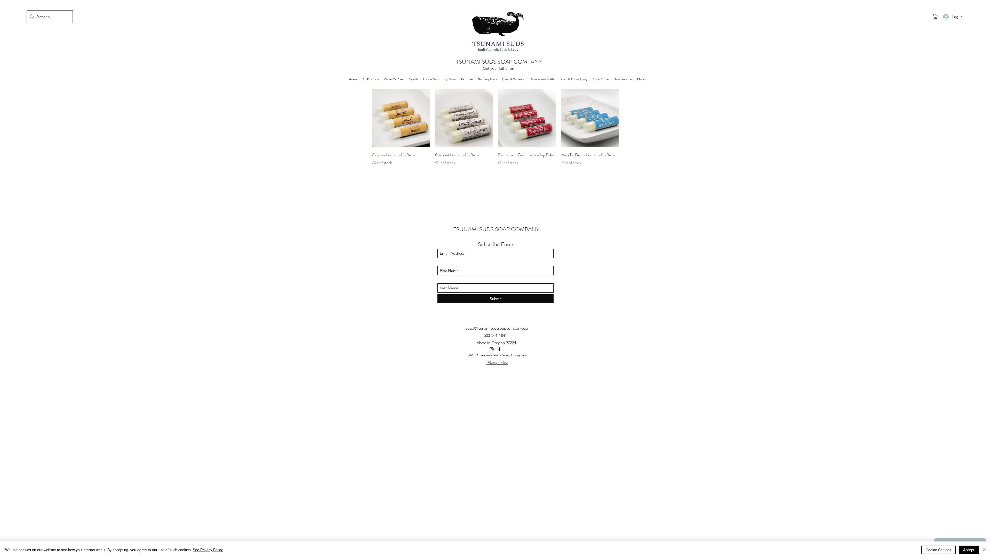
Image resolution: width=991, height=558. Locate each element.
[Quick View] (401, 118)
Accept (968, 549)
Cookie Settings (938, 549)
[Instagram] (491, 349)
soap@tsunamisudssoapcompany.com (498, 328)
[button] (936, 16)
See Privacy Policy (208, 549)
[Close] (985, 550)
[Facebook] (499, 349)
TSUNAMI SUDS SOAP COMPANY (499, 62)
